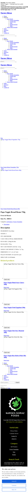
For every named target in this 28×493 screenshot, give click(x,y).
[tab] (15, 224)
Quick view (6, 279)
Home (5, 16)
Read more (6, 287)
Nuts (11, 23)
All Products (9, 221)
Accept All (14, 481)
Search (17, 382)
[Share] (2, 385)
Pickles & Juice (14, 24)
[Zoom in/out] (6, 385)
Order (5, 28)
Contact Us (14, 436)
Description (6, 224)
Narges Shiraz (6, 13)
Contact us (6, 33)
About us (6, 30)
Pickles (14, 454)
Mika (11, 26)
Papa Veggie (10, 19)
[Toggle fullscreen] (4, 385)
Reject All (14, 489)
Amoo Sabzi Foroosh (12, 27)
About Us (14, 438)
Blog (5, 31)
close (9, 388)
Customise (14, 485)
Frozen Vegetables (14, 20)
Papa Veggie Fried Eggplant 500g (14, 307)
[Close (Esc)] (1, 385)
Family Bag (13, 21)
